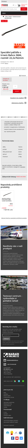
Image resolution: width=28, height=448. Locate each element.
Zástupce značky (18, 103)
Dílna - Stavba (8, 16)
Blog (5, 392)
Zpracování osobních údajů (11, 422)
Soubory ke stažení (17, 98)
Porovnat (23, 75)
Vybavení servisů (16, 16)
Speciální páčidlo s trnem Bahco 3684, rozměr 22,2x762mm (7, 200)
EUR (16, 5)
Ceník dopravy (7, 405)
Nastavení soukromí (9, 425)
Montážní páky (8, 18)
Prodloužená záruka (9, 397)
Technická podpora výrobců (11, 420)
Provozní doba (7, 415)
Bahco (6, 63)
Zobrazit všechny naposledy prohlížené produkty (14, 218)
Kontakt (6, 414)
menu (4, 13)
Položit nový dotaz (21, 176)
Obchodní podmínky (9, 402)
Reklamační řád (8, 404)
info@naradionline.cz (12, 360)
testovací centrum (18, 305)
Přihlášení (4, 1)
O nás (5, 412)
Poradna (6, 394)
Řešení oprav (7, 395)
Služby (5, 407)
